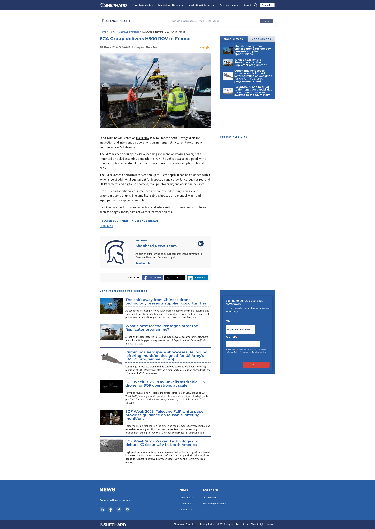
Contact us (267, 5)
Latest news (186, 497)
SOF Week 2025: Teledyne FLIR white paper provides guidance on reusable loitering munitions (165, 415)
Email (230, 321)
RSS (202, 47)
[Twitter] (119, 509)
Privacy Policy (233, 352)
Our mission (210, 497)
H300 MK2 (142, 138)
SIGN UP (256, 365)
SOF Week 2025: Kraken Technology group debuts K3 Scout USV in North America (164, 443)
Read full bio (142, 263)
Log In (266, 21)
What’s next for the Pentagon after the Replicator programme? (161, 328)
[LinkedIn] (102, 509)
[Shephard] (113, 5)
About (247, 5)
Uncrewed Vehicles (129, 31)
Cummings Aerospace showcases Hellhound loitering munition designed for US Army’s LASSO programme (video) (166, 355)
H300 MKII (106, 226)
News (112, 31)
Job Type (232, 337)
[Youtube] (127, 509)
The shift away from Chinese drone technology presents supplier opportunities (166, 301)
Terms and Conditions (185, 524)
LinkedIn (201, 243)
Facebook (155, 277)
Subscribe (185, 503)
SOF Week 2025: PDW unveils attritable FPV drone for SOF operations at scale (165, 384)
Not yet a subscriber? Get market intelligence (195, 21)
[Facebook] (110, 509)
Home (103, 31)
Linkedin (200, 277)
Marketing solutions (214, 503)
